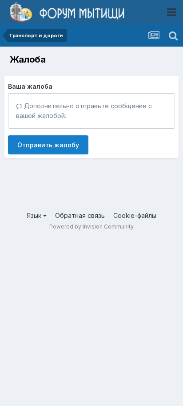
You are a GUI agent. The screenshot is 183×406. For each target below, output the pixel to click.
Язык (35, 215)
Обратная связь (80, 215)
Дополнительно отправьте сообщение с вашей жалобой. (84, 110)
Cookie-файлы (134, 215)
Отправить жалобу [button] (48, 145)
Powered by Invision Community (91, 226)
